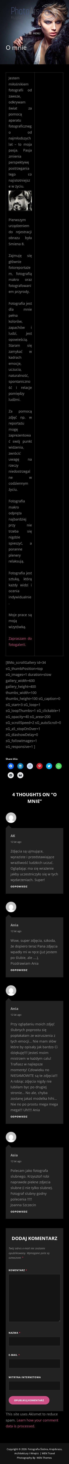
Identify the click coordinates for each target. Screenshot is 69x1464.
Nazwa (15, 1332)
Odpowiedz (19, 886)
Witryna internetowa (25, 1377)
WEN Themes (44, 1457)
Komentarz (18, 1270)
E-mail (14, 1355)
